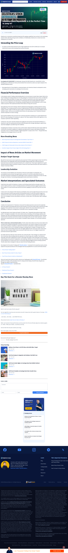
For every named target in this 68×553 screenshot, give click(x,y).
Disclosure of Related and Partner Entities (45, 545)
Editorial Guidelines (53, 542)
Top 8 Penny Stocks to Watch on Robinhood (12, 256)
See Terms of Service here (21, 495)
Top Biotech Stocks (6, 273)
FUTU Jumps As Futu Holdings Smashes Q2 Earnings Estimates (32, 422)
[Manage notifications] (64, 547)
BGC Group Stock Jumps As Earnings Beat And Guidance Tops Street (17, 139)
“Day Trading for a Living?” (25, 521)
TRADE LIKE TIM (57, 551)
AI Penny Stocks (5, 267)
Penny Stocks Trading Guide (8, 249)
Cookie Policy (35, 545)
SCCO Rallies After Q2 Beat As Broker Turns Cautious (33, 432)
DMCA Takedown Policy (16, 545)
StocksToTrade (36, 259)
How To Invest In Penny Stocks (58, 468)
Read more (11, 350)
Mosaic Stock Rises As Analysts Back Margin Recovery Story (33, 437)
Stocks (42, 469)
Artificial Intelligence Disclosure (26, 545)
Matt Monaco (21, 27)
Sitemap (54, 545)
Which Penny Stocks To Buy (57, 465)
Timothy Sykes (23, 245)
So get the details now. (24, 332)
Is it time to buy (8, 32)
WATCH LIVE (64, 1)
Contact (65, 482)
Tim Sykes (9, 27)
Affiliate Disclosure (61, 542)
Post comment (40, 392)
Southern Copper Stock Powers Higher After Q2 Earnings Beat (16, 148)
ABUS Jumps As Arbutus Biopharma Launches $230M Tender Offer (17, 142)
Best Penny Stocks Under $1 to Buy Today (11, 253)
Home (45, 482)
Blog (42, 460)
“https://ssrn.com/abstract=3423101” (43, 536)
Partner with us (52, 482)
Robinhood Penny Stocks (7, 270)
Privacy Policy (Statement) (22, 542)
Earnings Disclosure (31, 542)
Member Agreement (39, 542)
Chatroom (59, 482)
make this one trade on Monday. (17, 320)
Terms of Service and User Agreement (10, 542)
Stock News (43, 463)
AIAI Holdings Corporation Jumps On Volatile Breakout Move (33, 427)
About (42, 475)
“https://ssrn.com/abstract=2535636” (44, 531)
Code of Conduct (46, 542)
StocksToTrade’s (9, 263)
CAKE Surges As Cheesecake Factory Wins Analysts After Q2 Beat (16, 145)
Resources (43, 472)
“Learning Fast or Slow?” (20, 510)
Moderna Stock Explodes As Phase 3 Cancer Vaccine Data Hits (33, 417)
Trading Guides (44, 466)
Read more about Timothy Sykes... (19, 468)
